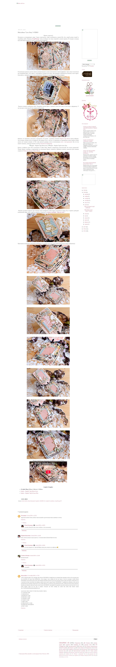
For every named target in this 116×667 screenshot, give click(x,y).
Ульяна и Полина (25, 555)
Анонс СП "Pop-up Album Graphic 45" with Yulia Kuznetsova (89, 152)
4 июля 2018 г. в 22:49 (35, 555)
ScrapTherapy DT (58, 501)
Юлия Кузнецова (29, 525)
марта (86, 220)
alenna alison (24, 575)
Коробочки (88, 647)
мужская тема (62, 650)
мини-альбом (24, 501)
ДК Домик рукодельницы (91, 646)
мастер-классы (72, 646)
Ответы (24, 522)
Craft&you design (83, 655)
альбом (68, 644)
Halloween (61, 655)
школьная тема (92, 653)
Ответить (23, 519)
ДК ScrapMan (64, 647)
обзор (95, 655)
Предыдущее (75, 630)
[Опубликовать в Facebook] (25, 499)
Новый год (72, 647)
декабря (87, 194)
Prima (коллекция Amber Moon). (31, 150)
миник (77, 649)
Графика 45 (77, 644)
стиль (60, 656)
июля (86, 204)
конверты (81, 652)
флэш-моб (65, 656)
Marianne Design (74, 652)
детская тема (88, 644)
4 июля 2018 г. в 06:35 (40, 525)
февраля (87, 222)
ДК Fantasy (87, 643)
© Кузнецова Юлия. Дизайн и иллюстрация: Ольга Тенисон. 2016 (34, 653)
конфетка (67, 653)
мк (86, 653)
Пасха (67, 652)
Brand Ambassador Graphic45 (33, 501)
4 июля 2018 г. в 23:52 (40, 565)
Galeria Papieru (80, 647)
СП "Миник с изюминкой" (78, 653)
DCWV (90, 655)
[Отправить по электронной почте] (21, 499)
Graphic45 (48, 501)
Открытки (77, 643)
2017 (84, 226)
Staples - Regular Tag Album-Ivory (29, 491)
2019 (84, 190)
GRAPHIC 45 (42, 501)
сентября (87, 200)
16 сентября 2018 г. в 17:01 (33, 575)
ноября (86, 196)
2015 (84, 231)
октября (87, 198)
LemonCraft (92, 649)
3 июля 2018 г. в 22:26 (36, 535)
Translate (92, 66)
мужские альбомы (68, 655)
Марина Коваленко (25, 535)
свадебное (76, 655)
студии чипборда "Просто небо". (56, 212)
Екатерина (23, 515)
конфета (86, 652)
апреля (86, 218)
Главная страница (48, 630)
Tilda (91, 652)
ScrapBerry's (71, 649)
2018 (84, 192)
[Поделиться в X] (24, 499)
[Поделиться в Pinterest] (27, 499)
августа (86, 202)
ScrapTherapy (36, 39)
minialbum (52, 501)
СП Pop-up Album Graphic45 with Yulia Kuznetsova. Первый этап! (90, 128)
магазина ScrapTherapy (46, 143)
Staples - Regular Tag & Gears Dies (29, 493)
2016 (84, 228)
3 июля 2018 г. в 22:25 (32, 515)
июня (86, 213)
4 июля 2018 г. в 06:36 (40, 545)
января (86, 224)
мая (86, 215)
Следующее (20, 630)
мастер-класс (85, 649)
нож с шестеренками (66, 142)
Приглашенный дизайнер (79, 650)
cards (70, 650)
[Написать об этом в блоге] (23, 499)
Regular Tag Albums (65, 138)
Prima (81, 646)
